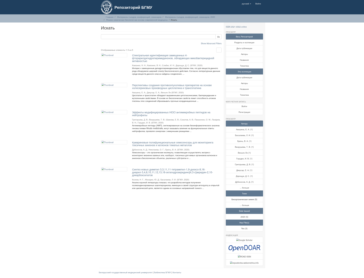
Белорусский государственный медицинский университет (126, 272)
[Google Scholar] (244, 240)
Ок (218, 36)
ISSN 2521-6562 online (236, 26)
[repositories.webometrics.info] (244, 262)
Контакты (177, 272)
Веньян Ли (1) (244, 152)
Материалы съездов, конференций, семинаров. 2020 (190, 16)
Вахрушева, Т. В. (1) (244, 146)
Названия (244, 59)
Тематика (244, 65)
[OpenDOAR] (244, 248)
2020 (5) (244, 216)
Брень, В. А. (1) (244, 141)
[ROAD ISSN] (244, 256)
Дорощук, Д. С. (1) (244, 176)
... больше (244, 187)
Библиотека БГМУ (162, 272)
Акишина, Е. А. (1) (244, 129)
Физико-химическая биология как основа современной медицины (137, 19)
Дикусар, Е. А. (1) (244, 170)
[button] (246, 3)
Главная (109, 16)
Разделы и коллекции (244, 42)
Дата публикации (244, 48)
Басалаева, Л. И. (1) (244, 135)
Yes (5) (244, 228)
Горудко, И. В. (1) (244, 158)
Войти (244, 106)
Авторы (244, 54)
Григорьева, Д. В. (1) (244, 164)
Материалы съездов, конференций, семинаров (139, 16)
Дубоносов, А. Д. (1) (244, 181)
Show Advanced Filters (211, 43)
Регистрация (244, 112)
